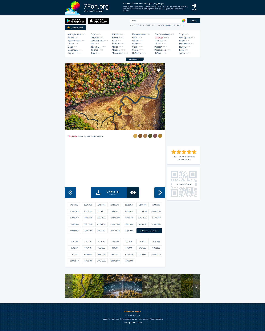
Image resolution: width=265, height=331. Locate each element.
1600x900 (129, 211)
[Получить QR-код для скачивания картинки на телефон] (183, 183)
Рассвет (158, 47)
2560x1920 (88, 224)
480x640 (87, 248)
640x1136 (156, 248)
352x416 (128, 241)
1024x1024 (115, 205)
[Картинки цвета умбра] (140, 136)
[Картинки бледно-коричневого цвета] (145, 136)
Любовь (116, 43)
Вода (70, 47)
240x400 (115, 241)
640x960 (142, 248)
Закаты (94, 50)
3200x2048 (142, 224)
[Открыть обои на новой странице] (133, 192)
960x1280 (115, 254)
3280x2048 (74, 231)
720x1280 (74, 254)
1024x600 (74, 205)
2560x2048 (128, 224)
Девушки (95, 37)
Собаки (157, 53)
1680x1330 (88, 218)
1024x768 (88, 205)
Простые (158, 40)
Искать (193, 21)
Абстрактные (74, 34)
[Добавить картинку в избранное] (159, 70)
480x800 (101, 248)
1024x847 (101, 205)
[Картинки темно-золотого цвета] (160, 136)
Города (71, 53)
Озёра (135, 43)
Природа (158, 37)
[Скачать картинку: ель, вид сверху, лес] (161, 297)
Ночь (134, 37)
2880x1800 (115, 224)
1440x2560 (101, 261)
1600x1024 (142, 211)
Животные (96, 47)
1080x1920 (142, 254)
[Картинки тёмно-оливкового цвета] (150, 136)
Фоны (181, 50)
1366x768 (88, 211)
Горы (93, 34)
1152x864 (129, 205)
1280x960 (156, 205)
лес (81, 136)
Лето (114, 40)
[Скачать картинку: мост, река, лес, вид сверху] (123, 297)
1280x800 (142, 205)
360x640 (74, 248)
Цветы (182, 53)
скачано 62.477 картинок (174, 25)
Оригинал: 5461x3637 (149, 231)
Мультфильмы (139, 34)
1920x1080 (101, 218)
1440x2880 (115, 261)
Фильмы (182, 47)
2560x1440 (156, 218)
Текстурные (184, 37)
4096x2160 (115, 231)
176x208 (74, 241)
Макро (115, 47)
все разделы (134, 59)
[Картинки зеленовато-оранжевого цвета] (135, 136)
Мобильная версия (132, 312)
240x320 (101, 241)
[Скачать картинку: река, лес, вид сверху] (84, 297)
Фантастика (184, 43)
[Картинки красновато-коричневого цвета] (155, 136)
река (87, 136)
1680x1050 (74, 218)
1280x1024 (74, 211)
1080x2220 (156, 254)
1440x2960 (128, 261)
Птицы (157, 43)
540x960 (128, 248)
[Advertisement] (183, 104)
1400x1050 (101, 211)
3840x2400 (101, 231)
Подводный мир (162, 34)
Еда (92, 43)
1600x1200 (156, 211)
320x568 (156, 241)
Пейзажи (136, 53)
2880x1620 (101, 224)
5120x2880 (128, 231)
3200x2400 (156, 224)
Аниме (71, 37)
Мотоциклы (117, 53)
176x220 (87, 241)
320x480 (142, 241)
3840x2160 (88, 231)
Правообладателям (110, 319)
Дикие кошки (97, 40)
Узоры (182, 40)
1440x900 (115, 211)
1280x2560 (74, 261)
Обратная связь (156, 319)
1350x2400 (88, 261)
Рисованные (160, 50)
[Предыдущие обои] (70, 192)
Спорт (181, 34)
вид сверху (97, 136)
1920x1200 (115, 218)
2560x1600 (74, 224)
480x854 (115, 248)
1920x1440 (128, 218)
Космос (116, 34)
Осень (135, 50)
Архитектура (74, 40)
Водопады (73, 50)
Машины (116, 50)
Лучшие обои (77, 28)
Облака (135, 40)
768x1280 (88, 254)
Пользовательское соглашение (134, 319)
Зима (93, 53)
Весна (71, 43)
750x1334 (129, 254)
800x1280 (101, 254)
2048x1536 (142, 218)
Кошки (115, 37)
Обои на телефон (132, 315)
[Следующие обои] (159, 192)
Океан (135, 47)
